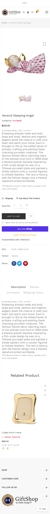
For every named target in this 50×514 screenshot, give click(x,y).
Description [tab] (18, 287)
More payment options (25, 235)
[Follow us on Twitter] (19, 263)
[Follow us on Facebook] (14, 263)
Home (4, 23)
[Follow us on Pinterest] (25, 263)
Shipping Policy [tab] (33, 292)
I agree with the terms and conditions (21, 222)
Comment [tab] (13, 292)
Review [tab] (34, 287)
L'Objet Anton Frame (11, 432)
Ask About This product (29, 198)
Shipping (9, 198)
